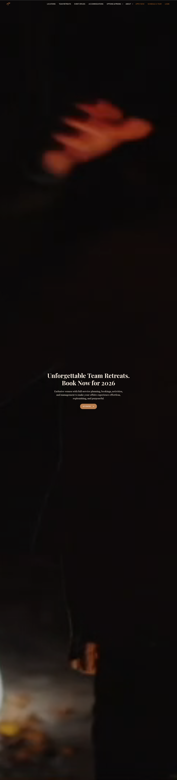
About (128, 4)
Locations (51, 4)
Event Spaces (79, 4)
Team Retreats (65, 4)
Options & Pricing (114, 4)
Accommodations (96, 4)
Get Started (87, 406)
